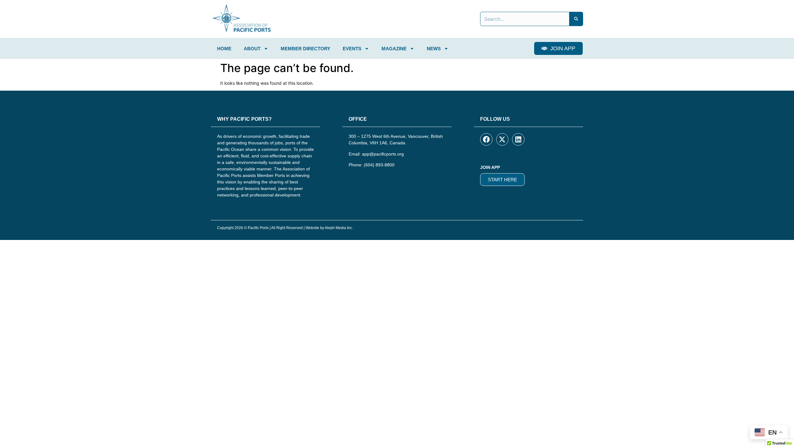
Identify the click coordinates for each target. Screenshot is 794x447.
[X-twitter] (502, 139)
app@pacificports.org (383, 153)
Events (352, 48)
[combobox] (524, 19)
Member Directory (305, 48)
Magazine (394, 48)
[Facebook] (486, 139)
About (252, 48)
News (434, 48)
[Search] (576, 19)
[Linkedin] (518, 139)
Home (224, 48)
